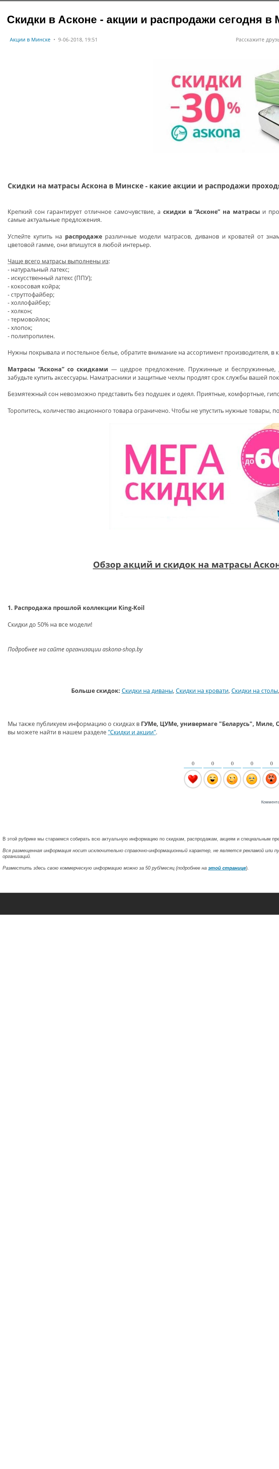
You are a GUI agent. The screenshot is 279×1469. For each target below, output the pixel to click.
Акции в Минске (30, 39)
